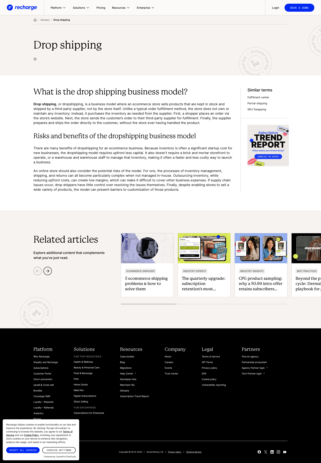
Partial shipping (257, 103)
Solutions (79, 8)
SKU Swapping (256, 109)
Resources (119, 8)
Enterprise (143, 8)
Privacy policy (174, 451)
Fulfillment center (258, 97)
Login (275, 8)
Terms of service (193, 451)
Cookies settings (59, 450)
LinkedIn (272, 452)
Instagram (278, 452)
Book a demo (299, 8)
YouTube (285, 452)
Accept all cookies (23, 450)
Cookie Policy (31, 435)
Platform (56, 8)
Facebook (259, 452)
